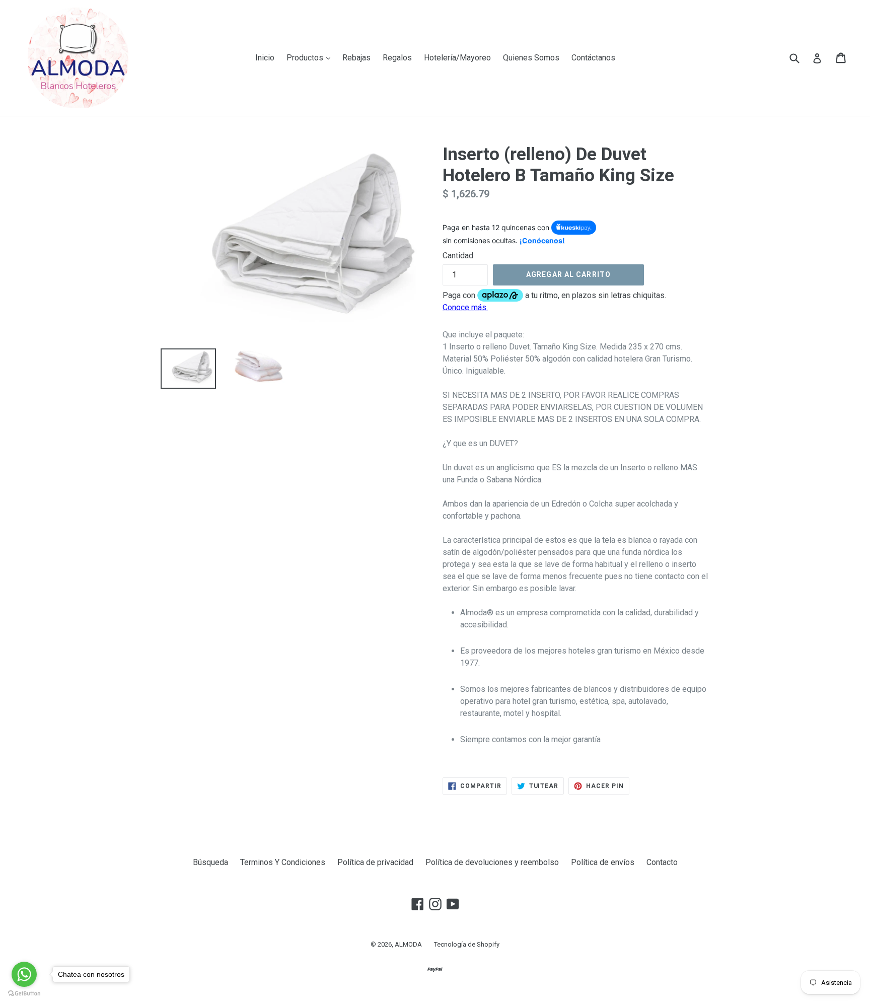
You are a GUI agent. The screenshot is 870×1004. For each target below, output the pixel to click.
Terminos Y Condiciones (282, 862)
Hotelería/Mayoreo (457, 57)
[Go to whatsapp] (24, 974)
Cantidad (458, 255)
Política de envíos (602, 862)
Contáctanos (593, 57)
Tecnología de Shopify (466, 944)
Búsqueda (210, 862)
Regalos (397, 57)
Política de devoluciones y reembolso (492, 862)
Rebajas (356, 57)
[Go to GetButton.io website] (24, 993)
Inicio (264, 57)
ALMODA (408, 944)
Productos (310, 57)
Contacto (662, 862)
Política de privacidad (375, 862)
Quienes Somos (531, 57)
